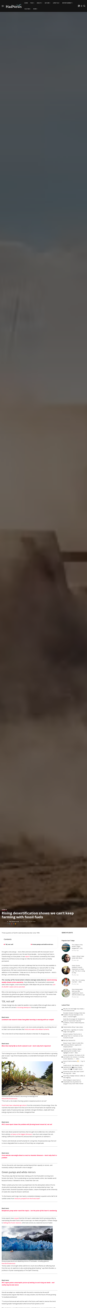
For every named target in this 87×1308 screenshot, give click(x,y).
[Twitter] (10, 924)
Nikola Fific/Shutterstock (9, 1099)
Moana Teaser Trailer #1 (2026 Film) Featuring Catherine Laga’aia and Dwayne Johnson (73, 1044)
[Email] (15, 924)
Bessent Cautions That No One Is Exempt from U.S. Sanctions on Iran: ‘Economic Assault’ (73, 1035)
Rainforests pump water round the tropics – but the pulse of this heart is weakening (29, 1211)
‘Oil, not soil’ (9, 944)
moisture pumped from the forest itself (27, 1198)
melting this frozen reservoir (12, 1223)
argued (16, 1218)
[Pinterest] (12, 924)
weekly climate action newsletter (12, 982)
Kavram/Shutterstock (8, 1263)
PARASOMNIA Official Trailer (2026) (73, 1027)
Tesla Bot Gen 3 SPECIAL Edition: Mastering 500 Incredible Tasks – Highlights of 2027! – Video (72, 1051)
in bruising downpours (23, 1007)
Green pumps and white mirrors (42, 944)
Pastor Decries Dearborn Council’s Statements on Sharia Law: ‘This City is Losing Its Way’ (78, 969)
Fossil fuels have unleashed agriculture (14, 1105)
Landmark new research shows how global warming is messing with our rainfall (28, 1020)
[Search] (84, 6)
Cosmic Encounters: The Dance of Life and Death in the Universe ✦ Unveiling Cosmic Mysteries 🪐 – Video (73, 1057)
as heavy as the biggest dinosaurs (21, 1134)
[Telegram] (14, 924)
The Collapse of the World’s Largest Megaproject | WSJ (77, 946)
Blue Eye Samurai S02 (69, 1040)
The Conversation (14, 921)
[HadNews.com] (14, 6)
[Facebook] (8, 924)
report (27, 956)
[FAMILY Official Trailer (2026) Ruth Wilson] (66, 958)
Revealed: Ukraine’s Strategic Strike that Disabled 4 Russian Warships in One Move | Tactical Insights (74, 1014)
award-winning (52, 980)
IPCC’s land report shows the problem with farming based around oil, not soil (27, 1124)
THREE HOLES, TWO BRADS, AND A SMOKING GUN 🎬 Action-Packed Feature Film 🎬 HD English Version (73, 1067)
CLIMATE (4, 909)
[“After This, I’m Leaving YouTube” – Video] (66, 982)
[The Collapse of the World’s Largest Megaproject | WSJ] (66, 947)
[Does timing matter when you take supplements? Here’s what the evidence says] (66, 993)
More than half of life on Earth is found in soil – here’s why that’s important (26, 1046)
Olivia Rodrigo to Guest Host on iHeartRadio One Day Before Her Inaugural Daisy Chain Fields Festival (73, 1081)
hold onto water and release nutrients (37, 1029)
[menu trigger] (4, 6)
